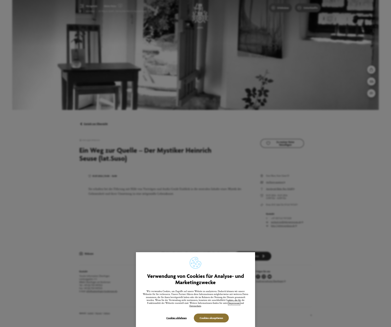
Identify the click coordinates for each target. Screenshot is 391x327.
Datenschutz (195, 306)
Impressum (234, 303)
